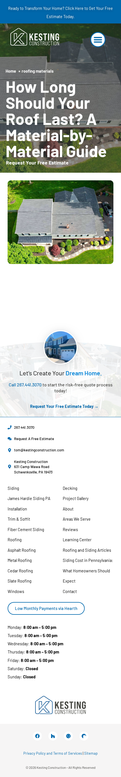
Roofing (15, 539)
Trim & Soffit (19, 518)
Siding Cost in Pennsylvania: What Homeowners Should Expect (88, 570)
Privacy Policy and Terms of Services (52, 753)
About (68, 508)
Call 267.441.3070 (25, 384)
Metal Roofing (20, 560)
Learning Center (77, 539)
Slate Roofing (20, 580)
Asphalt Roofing (22, 550)
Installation (17, 508)
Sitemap (91, 753)
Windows (16, 591)
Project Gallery (76, 498)
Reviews (70, 529)
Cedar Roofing (20, 570)
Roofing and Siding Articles (87, 550)
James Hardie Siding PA (29, 498)
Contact (70, 591)
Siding (13, 488)
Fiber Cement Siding (26, 529)
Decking (70, 488)
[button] (98, 39)
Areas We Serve (77, 518)
